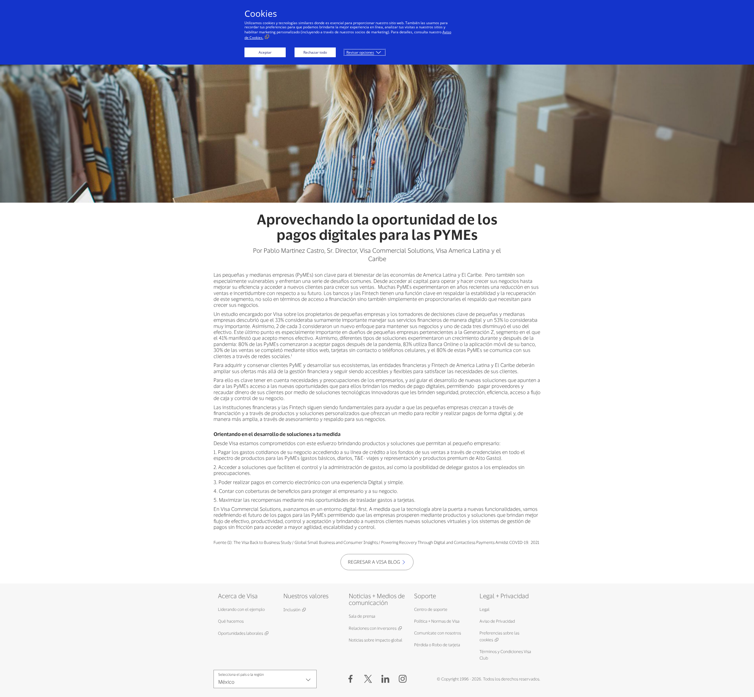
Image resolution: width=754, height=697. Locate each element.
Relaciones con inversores (372, 628)
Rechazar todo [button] (315, 52)
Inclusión (291, 609)
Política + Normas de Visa (436, 621)
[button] (368, 679)
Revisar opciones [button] (360, 52)
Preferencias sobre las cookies (499, 636)
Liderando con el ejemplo (241, 609)
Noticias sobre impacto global (375, 639)
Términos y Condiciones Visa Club (505, 654)
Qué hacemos (231, 621)
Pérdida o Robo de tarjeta (437, 644)
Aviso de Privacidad (497, 621)
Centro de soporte (430, 609)
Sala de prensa (362, 616)
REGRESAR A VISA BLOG (374, 562)
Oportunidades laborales (240, 633)
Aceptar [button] (265, 52)
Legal (484, 609)
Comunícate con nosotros (437, 632)
